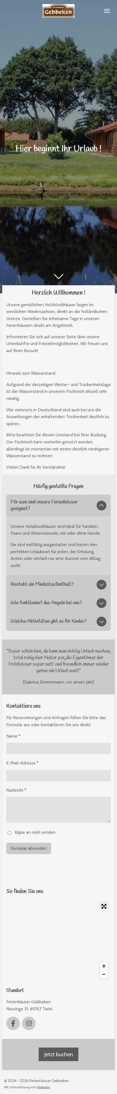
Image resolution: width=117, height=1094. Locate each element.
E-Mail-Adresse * (22, 763)
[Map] (58, 940)
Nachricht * (16, 790)
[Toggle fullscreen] (104, 906)
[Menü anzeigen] (107, 11)
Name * (13, 736)
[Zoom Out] (104, 974)
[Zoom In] (104, 966)
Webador (43, 1087)
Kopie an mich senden (35, 832)
